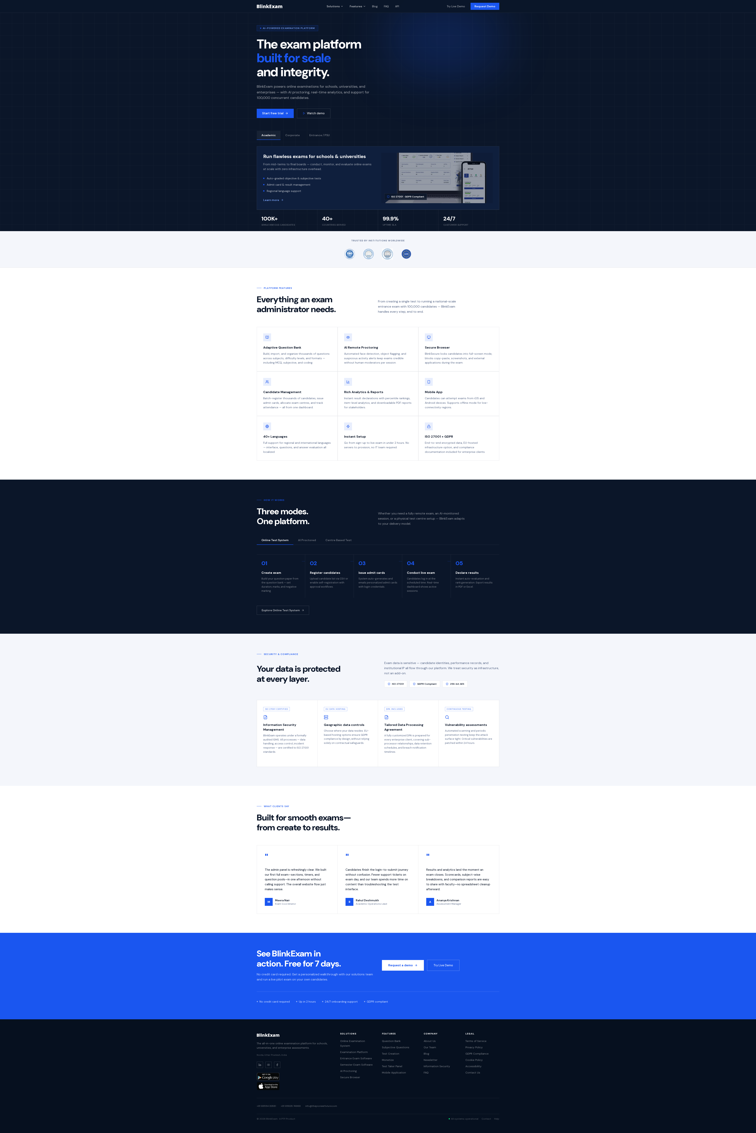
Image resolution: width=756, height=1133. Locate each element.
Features (356, 6)
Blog (375, 6)
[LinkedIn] (260, 1065)
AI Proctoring (348, 1071)
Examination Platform (354, 1052)
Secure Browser (350, 1077)
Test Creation (390, 1053)
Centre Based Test (338, 540)
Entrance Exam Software (356, 1058)
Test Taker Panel (392, 1066)
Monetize (388, 1060)
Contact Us (472, 1072)
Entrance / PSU (319, 135)
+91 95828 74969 (291, 1106)
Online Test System (275, 540)
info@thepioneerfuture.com (321, 1106)
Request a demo (400, 965)
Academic (268, 135)
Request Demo (484, 6)
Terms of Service (475, 1041)
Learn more (271, 200)
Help (496, 1118)
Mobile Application (394, 1072)
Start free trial (273, 113)
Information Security (437, 1066)
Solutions (333, 6)
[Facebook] (277, 1065)
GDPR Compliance (477, 1053)
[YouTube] (268, 1065)
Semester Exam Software (356, 1064)
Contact (486, 1118)
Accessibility (473, 1066)
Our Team (430, 1047)
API (397, 6)
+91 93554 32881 (266, 1106)
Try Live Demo (456, 6)
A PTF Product (287, 1118)
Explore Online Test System (281, 610)
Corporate (292, 135)
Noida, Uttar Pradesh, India (272, 1055)
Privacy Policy (474, 1047)
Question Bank (391, 1041)
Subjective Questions (395, 1047)
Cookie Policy (474, 1060)
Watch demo (316, 113)
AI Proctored (307, 540)
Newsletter (430, 1060)
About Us (430, 1041)
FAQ (386, 6)
